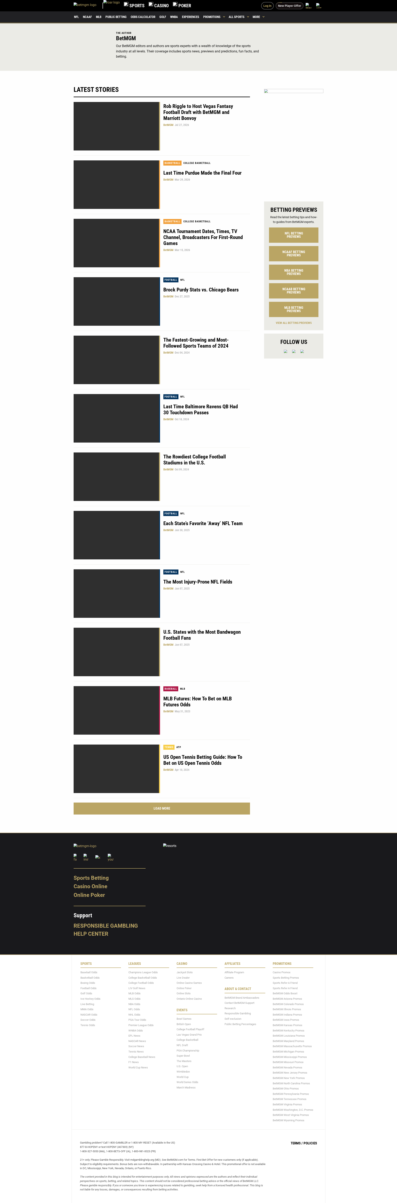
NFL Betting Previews (294, 235)
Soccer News (136, 1046)
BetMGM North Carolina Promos (291, 1083)
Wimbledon (183, 1071)
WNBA (174, 17)
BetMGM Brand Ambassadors (242, 997)
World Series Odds (187, 1082)
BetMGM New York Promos (289, 1078)
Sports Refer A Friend (285, 982)
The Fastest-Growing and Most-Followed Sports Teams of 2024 (196, 343)
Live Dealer (183, 977)
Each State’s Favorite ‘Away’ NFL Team (203, 523)
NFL (76, 17)
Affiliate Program (234, 972)
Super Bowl (183, 1055)
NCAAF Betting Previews (293, 253)
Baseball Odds (88, 972)
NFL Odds (134, 1009)
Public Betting (116, 17)
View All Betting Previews (294, 322)
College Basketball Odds (142, 977)
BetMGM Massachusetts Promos (292, 1046)
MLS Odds (134, 998)
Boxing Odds (87, 982)
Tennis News (136, 1051)
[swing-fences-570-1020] (293, 142)
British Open (184, 1023)
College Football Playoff (190, 1029)
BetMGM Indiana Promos (287, 1014)
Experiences (190, 17)
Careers (229, 977)
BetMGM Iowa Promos (286, 1019)
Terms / (297, 1143)
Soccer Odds (88, 1019)
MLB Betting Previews (293, 309)
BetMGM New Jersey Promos (290, 1072)
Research (230, 1008)
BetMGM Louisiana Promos (289, 1035)
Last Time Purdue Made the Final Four (202, 173)
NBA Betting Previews (293, 272)
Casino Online (90, 886)
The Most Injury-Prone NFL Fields (197, 582)
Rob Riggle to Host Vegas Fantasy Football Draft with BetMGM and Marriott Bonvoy (198, 112)
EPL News (134, 1035)
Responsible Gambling (106, 925)
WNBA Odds (135, 1030)
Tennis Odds (87, 1025)
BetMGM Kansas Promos (287, 1025)
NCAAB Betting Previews (293, 290)
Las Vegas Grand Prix (189, 1034)
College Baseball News (141, 1056)
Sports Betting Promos (286, 977)
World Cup (183, 1076)
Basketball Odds (90, 977)
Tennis (169, 747)
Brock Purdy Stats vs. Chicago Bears (201, 290)
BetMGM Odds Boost (285, 993)
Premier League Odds (141, 1025)
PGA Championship (188, 1050)
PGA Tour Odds (137, 1019)
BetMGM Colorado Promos (288, 1003)
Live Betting (87, 1003)
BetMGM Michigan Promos (288, 1051)
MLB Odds (134, 993)
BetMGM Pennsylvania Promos (291, 1093)
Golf (162, 17)
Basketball (172, 163)
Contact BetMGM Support (239, 1002)
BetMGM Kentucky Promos (288, 1030)
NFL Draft (182, 1045)
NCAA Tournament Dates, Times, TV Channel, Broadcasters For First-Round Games (203, 237)
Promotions (211, 17)
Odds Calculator (143, 17)
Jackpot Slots (185, 972)
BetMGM (168, 125)
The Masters (184, 1061)
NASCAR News (137, 1041)
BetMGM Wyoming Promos (288, 1120)
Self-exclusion (233, 1018)
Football (171, 279)
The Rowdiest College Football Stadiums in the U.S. (194, 460)
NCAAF (87, 17)
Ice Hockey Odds (90, 998)
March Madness (186, 1087)
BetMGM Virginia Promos (287, 1104)
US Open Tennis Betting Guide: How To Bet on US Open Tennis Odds (202, 760)
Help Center (91, 934)
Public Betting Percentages (240, 1023)
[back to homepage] (111, 5)
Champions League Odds (143, 972)
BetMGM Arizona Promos (287, 998)
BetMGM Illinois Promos (287, 1009)
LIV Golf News (136, 988)
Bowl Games (184, 1018)
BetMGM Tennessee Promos (289, 1099)
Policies (310, 1143)
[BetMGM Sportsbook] (88, 6)
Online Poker (89, 895)
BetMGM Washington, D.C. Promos (293, 1109)
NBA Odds (134, 1003)
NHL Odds (134, 1014)
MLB (98, 17)
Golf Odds (86, 993)
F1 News (133, 1062)
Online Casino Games (189, 982)
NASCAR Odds (88, 1014)
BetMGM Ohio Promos (286, 1088)
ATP (178, 747)
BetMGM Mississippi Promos (290, 1056)
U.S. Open (182, 1066)
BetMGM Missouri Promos (288, 1062)
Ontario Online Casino (189, 998)
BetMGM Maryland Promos (288, 1041)
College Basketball (197, 163)
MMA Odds (86, 1009)
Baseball (171, 688)
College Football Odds (141, 982)
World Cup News (138, 1067)
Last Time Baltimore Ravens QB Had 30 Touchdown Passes (200, 410)
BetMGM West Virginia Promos (291, 1115)
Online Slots (184, 993)
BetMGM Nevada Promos (287, 1067)
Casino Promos (282, 972)
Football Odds (88, 988)
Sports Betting (91, 878)
